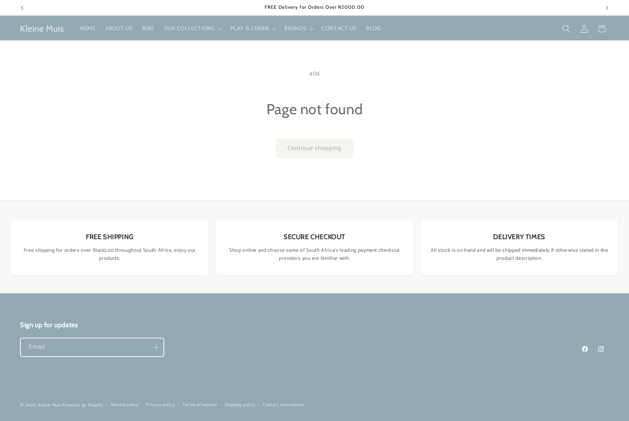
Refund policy (125, 405)
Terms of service (199, 405)
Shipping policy (240, 405)
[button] (192, 28)
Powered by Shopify (82, 405)
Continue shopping (314, 148)
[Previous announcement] (22, 7)
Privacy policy (160, 405)
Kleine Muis (49, 405)
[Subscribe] (154, 347)
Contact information (283, 405)
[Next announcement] (607, 7)
